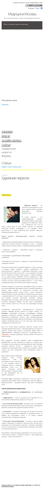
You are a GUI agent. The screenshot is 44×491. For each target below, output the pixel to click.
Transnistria (5, 104)
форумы (6, 156)
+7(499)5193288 (33, 5)
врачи (6, 135)
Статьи (9, 166)
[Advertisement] (18, 65)
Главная (4, 166)
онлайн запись (11, 140)
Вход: (38, 8)
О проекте (31, 8)
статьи (6, 144)
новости (7, 152)
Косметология (17, 166)
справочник (9, 148)
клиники (7, 131)
